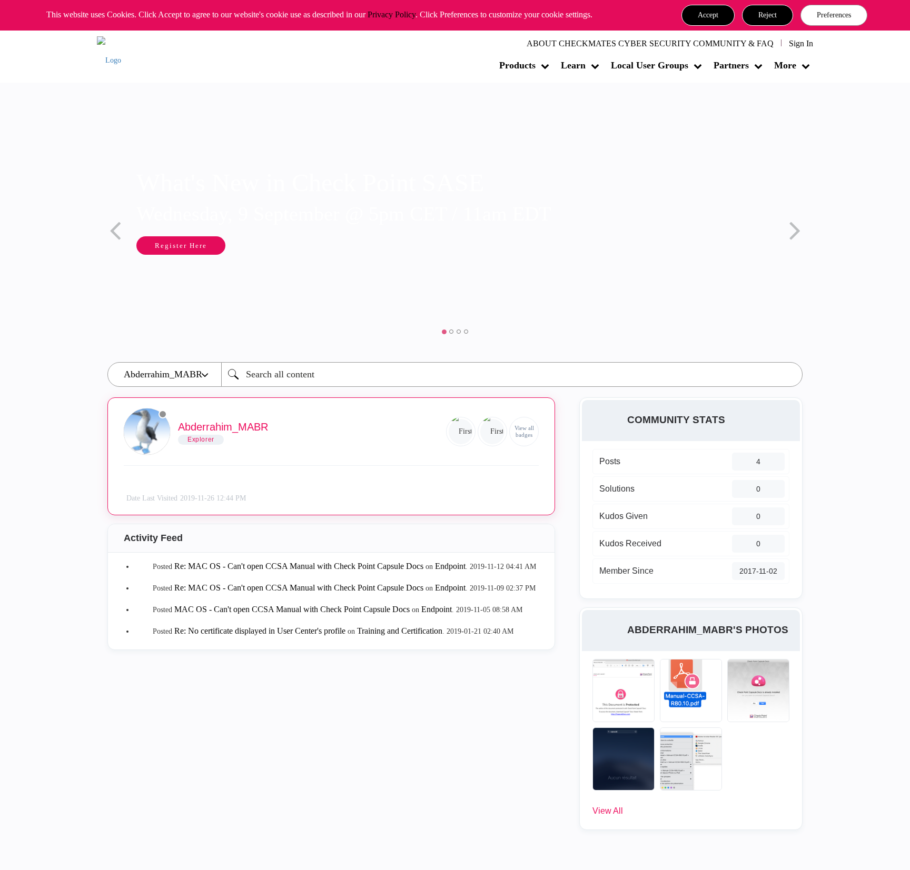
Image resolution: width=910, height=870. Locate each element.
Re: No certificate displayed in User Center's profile (259, 630)
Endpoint (450, 566)
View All (607, 810)
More (785, 65)
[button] (708, 15)
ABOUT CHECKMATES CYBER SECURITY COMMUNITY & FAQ (650, 43)
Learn (573, 65)
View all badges (524, 431)
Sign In (801, 43)
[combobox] (512, 374)
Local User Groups (649, 65)
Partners (731, 65)
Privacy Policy (392, 14)
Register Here (181, 245)
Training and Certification (399, 630)
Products (517, 65)
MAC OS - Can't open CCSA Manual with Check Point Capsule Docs (292, 609)
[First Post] (492, 432)
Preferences (834, 15)
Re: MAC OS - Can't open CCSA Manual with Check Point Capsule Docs (298, 566)
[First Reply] (460, 432)
